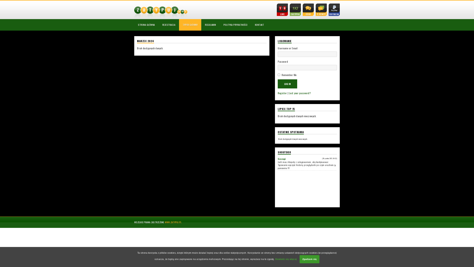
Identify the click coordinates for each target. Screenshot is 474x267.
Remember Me (289, 75)
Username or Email (288, 48)
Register (282, 93)
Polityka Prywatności (235, 24)
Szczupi (282, 158)
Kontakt (259, 24)
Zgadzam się (309, 259)
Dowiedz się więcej (286, 259)
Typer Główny (190, 24)
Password (283, 61)
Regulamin (210, 24)
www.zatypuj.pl (173, 222)
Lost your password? (300, 93)
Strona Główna (146, 24)
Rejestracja (169, 24)
